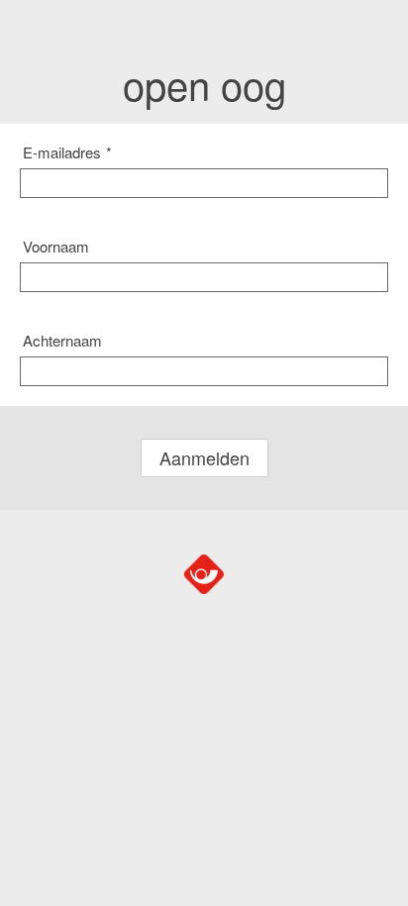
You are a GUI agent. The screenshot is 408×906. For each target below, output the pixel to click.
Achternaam (62, 340)
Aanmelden (204, 457)
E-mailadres (67, 152)
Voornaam (56, 246)
